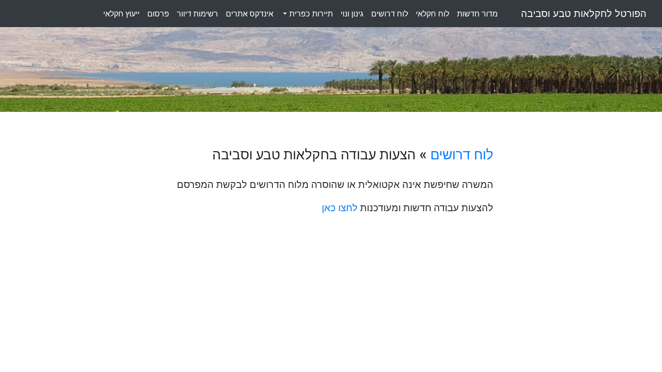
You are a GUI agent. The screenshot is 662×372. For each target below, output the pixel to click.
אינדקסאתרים (249, 13)
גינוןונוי (352, 13)
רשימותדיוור (197, 13)
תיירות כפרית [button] (310, 13)
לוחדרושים (389, 13)
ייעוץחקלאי (121, 13)
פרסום (158, 13)
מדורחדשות (477, 13)
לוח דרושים (461, 154)
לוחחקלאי (432, 13)
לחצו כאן (340, 208)
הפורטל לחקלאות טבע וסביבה (583, 13)
